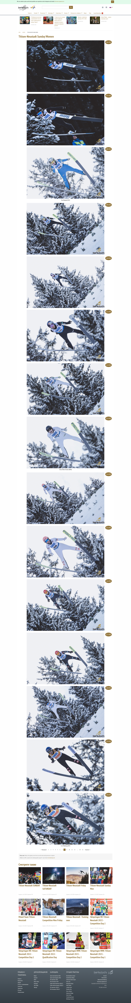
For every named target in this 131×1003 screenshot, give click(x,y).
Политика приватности (59, 1)
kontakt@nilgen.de (51, 857)
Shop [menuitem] (90, 13)
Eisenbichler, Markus (70, 977)
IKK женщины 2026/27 (55, 989)
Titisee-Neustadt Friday (76, 885)
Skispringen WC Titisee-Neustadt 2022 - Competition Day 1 (28, 954)
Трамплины (20, 988)
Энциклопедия (21, 992)
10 (69, 849)
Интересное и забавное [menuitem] (76, 13)
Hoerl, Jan (68, 981)
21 (82, 849)
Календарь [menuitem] (50, 13)
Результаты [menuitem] (42, 13)
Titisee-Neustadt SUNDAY (29, 885)
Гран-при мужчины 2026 (55, 975)
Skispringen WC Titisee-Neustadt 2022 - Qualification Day (52, 954)
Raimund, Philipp (69, 993)
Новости (19, 978)
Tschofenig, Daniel (70, 997)
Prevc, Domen (69, 991)
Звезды (35, 987)
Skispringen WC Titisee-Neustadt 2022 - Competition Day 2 (100, 920)
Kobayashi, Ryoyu (69, 983)
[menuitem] (103, 7)
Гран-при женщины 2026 (55, 977)
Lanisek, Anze (69, 987)
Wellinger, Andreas (70, 999)
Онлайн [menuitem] (35, 13)
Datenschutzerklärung (102, 979)
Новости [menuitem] (30, 13)
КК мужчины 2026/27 (54, 987)
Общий (19, 982)
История (19, 990)
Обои (35, 979)
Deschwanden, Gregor (70, 975)
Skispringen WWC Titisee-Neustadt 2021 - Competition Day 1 (100, 954)
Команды (36, 983)
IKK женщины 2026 (54, 981)
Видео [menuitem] (85, 13)
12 (74, 849)
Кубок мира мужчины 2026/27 (56, 983)
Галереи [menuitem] (66, 13)
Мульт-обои (36, 981)
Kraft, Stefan (68, 985)
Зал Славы (36, 985)
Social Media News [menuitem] (98, 13)
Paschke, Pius (69, 989)
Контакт (105, 975)
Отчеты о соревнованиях (23, 984)
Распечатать (104, 977)
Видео (35, 975)
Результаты (20, 980)
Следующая (87, 849)
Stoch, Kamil (68, 995)
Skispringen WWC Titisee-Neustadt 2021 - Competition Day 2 (76, 954)
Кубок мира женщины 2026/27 (56, 985)
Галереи (23, 32)
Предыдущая (44, 849)
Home (19, 32)
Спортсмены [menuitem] (58, 13)
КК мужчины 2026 (54, 979)
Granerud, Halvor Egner (71, 979)
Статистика (20, 986)
